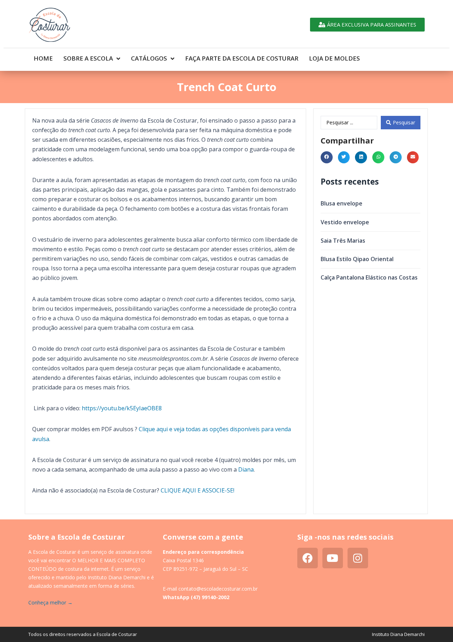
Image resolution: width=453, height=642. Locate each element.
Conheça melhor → (50, 602)
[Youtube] (332, 558)
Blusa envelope (341, 203)
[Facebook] (307, 558)
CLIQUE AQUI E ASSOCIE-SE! (197, 490)
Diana (246, 469)
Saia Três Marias (343, 240)
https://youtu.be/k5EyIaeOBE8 (121, 408)
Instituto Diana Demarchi (398, 634)
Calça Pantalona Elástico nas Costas (369, 277)
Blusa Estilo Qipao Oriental (357, 259)
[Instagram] (358, 558)
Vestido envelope (345, 222)
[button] (327, 157)
